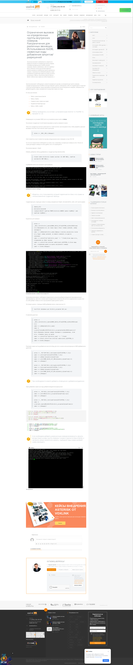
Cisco (79, 642)
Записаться (88, 1)
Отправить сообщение (63, 569)
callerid (71, 632)
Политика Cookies (98, 657)
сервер (77, 624)
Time (76, 629)
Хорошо (106, 660)
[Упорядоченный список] (44, 544)
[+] (56, 543)
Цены (95, 15)
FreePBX (76, 619)
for (70, 634)
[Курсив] (38, 544)
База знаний (40, 15)
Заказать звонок (51, 569)
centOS (76, 626)
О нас (99, 15)
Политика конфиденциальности (70, 662)
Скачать (60, 523)
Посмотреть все (103, 605)
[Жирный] (36, 544)
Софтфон (71, 644)
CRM (61, 15)
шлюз (76, 634)
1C (82, 637)
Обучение (76, 15)
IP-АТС (50, 15)
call (70, 624)
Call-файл (79, 639)
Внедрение (82, 15)
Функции (46, 15)
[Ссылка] (52, 544)
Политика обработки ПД (82, 662)
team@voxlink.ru (76, 5)
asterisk (71, 616)
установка (82, 621)
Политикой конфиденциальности (99, 259)
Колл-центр (56, 15)
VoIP (70, 626)
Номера (65, 15)
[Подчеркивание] (40, 544)
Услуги (33, 15)
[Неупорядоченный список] (46, 544)
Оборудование (89, 15)
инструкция (80, 644)
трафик (70, 647)
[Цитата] (48, 544)
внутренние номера (73, 637)
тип (70, 629)
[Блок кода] (50, 544)
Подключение (72, 621)
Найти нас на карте (29, 639)
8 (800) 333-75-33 (55, 10)
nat (78, 632)
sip (69, 619)
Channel (71, 639)
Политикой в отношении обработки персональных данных (79, 581)
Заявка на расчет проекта (77, 569)
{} (53, 543)
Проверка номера (124, 9)
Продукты (70, 15)
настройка (79, 616)
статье (65, 119)
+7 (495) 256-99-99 (57, 7)
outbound (71, 642)
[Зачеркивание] (42, 544)
